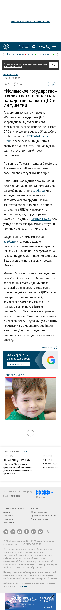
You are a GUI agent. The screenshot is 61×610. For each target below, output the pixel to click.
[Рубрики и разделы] (54, 46)
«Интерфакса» (41, 219)
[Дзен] (19, 531)
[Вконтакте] (12, 531)
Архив (6, 511)
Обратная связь (39, 511)
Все (25, 451)
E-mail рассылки (39, 519)
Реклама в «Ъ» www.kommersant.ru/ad (30, 21)
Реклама (8, 519)
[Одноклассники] (26, 531)
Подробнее (21, 586)
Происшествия (10, 74)
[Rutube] (33, 531)
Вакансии (8, 522)
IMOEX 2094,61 (45, 54)
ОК (53, 65)
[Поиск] (48, 46)
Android (34, 508)
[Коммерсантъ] (6, 47)
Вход (42, 46)
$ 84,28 (10, 54)
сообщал (39, 190)
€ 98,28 (20, 54)
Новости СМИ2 (13, 375)
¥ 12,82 (31, 54)
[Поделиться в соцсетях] (54, 84)
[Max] (40, 531)
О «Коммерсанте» (13, 508)
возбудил (9, 241)
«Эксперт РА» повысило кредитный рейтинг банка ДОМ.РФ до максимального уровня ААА (17, 469)
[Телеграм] (5, 531)
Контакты (8, 515)
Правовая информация (43, 515)
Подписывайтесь (18, 364)
